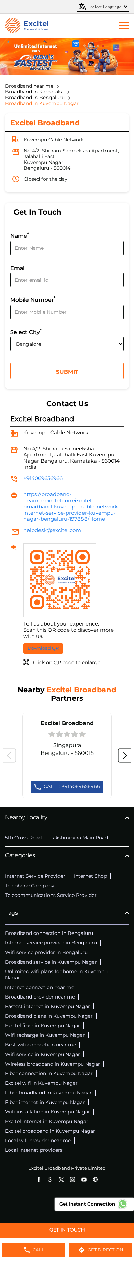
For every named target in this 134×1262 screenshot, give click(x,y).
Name (19, 235)
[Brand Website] (95, 1179)
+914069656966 (43, 478)
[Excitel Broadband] (26, 26)
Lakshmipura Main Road (79, 838)
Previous (9, 755)
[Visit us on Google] (50, 1179)
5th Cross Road (23, 838)
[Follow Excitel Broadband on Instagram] (73, 1179)
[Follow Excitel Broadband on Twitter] (61, 1179)
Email (18, 268)
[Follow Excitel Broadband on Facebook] (39, 1179)
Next (125, 755)
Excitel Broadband (67, 723)
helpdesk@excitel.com (52, 530)
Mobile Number (32, 299)
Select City (26, 331)
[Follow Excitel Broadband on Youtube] (84, 1179)
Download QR (43, 648)
